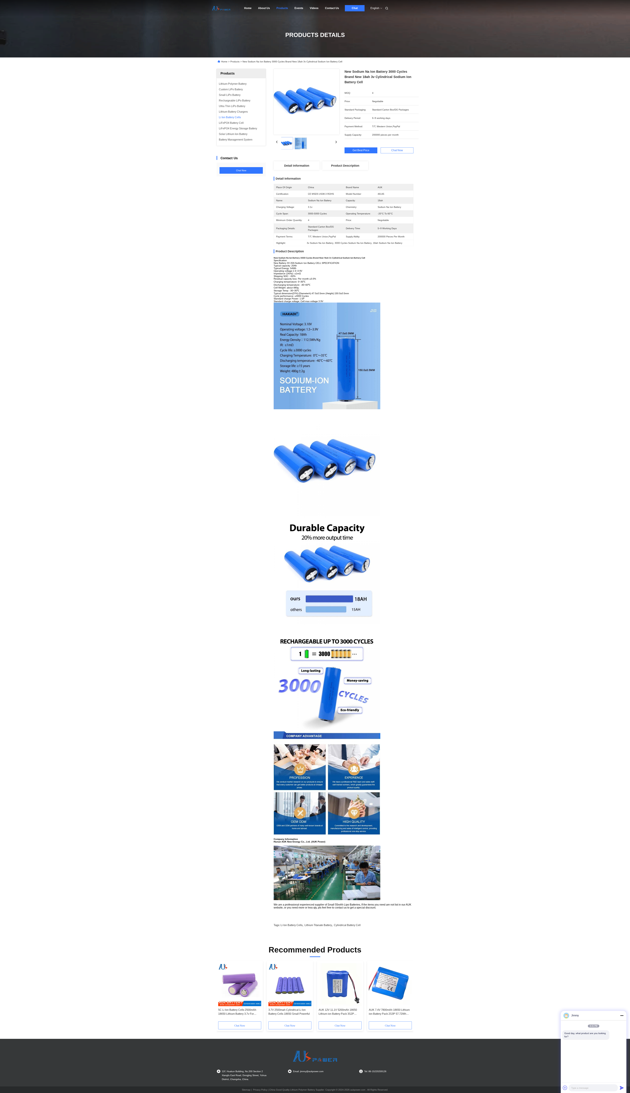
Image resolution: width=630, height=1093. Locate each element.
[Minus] (622, 1015)
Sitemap (246, 1089)
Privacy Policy (260, 1089)
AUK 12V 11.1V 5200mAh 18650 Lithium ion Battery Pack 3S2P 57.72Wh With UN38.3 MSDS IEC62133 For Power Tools (338, 1012)
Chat (355, 8)
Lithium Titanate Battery (318, 925)
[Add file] (565, 1087)
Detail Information (296, 165)
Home (248, 8)
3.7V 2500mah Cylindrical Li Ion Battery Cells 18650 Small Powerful (289, 1011)
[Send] (621, 1087)
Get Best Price (361, 150)
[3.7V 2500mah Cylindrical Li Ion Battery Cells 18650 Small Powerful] (289, 985)
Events (298, 8)
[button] (222, 992)
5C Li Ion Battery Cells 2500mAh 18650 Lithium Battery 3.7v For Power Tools (237, 1012)
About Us (264, 8)
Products (282, 8)
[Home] (221, 8)
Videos (314, 8)
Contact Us (332, 8)
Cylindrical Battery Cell (347, 925)
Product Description (345, 165)
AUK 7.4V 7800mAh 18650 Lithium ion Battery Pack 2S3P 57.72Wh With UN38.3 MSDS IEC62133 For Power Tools (389, 1012)
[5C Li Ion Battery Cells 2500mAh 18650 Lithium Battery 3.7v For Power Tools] (239, 985)
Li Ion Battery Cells (292, 925)
